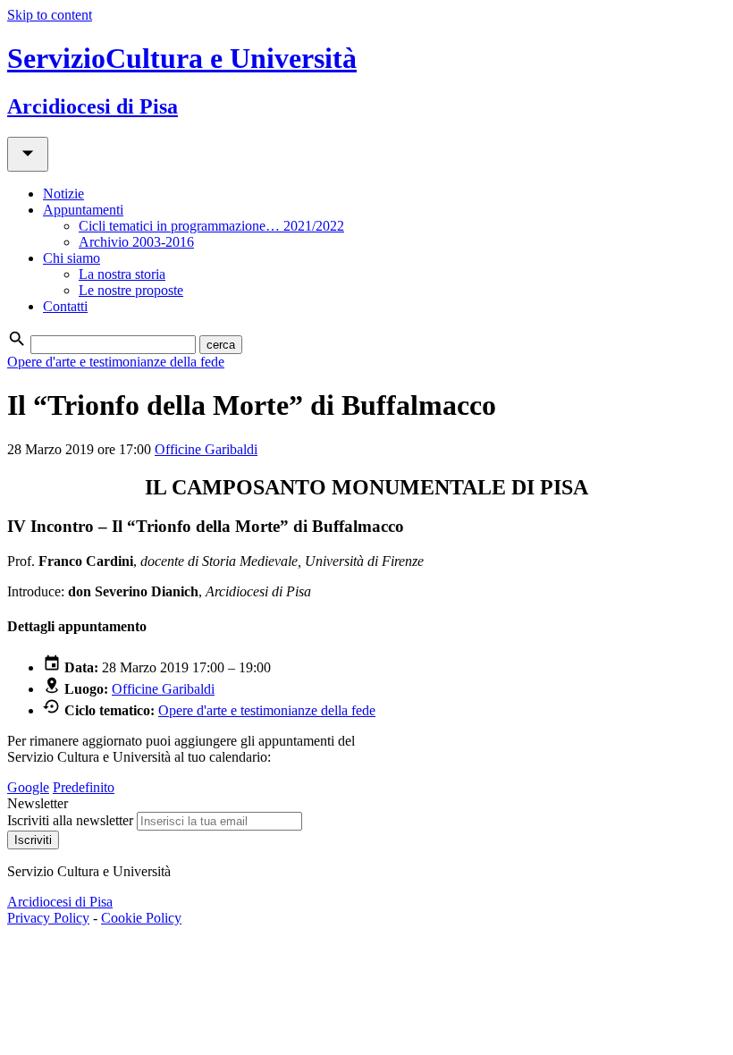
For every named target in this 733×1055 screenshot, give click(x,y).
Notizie (63, 193)
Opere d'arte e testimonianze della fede (115, 361)
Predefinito (83, 787)
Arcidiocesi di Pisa (60, 901)
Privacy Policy (48, 917)
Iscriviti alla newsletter (70, 820)
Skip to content (49, 14)
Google (28, 787)
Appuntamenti (83, 209)
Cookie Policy (141, 917)
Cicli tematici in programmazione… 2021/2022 (211, 225)
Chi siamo (71, 258)
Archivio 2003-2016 (136, 241)
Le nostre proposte (131, 290)
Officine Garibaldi (206, 449)
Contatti (65, 306)
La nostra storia (122, 274)
